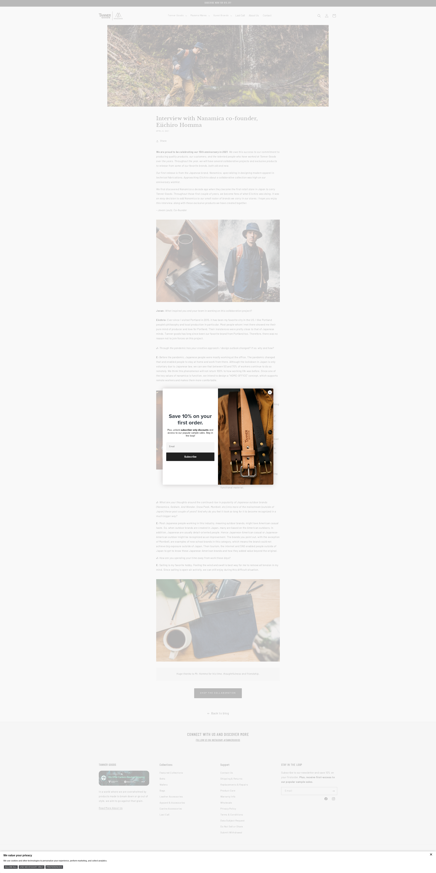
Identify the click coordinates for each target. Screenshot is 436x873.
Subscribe (190, 456)
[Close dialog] (270, 392)
